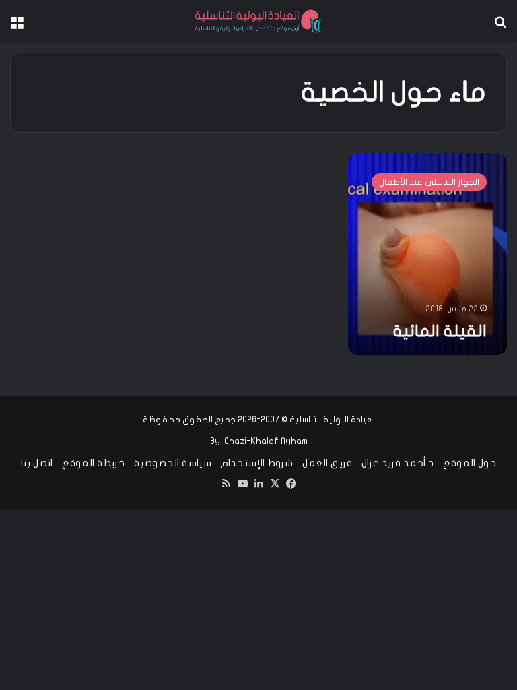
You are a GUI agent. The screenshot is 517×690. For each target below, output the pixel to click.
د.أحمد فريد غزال (397, 463)
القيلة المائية (440, 331)
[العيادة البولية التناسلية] (258, 21)
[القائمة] (17, 26)
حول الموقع (469, 463)
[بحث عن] (500, 26)
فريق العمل (327, 463)
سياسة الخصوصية (172, 463)
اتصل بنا (37, 463)
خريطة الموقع (93, 463)
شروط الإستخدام (257, 463)
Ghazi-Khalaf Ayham (266, 441)
